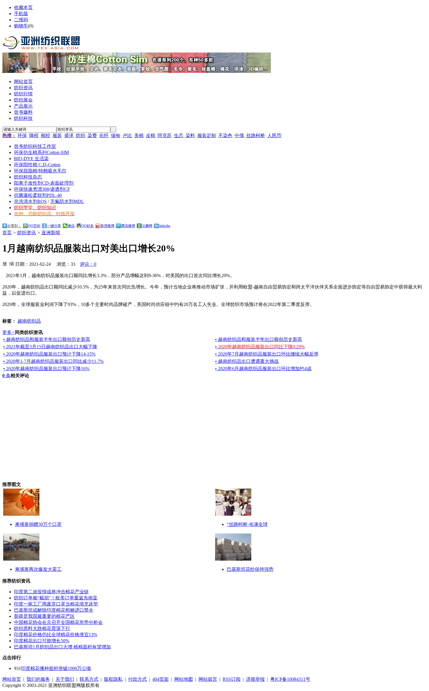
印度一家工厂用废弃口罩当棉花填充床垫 (56, 603)
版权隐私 (113, 679)
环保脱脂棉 (25, 170)
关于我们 (64, 679)
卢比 (127, 135)
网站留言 (207, 679)
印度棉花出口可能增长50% (41, 640)
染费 (92, 135)
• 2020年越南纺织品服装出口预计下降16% (46, 368)
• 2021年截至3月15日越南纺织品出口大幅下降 (50, 346)
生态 (178, 135)
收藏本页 (23, 7)
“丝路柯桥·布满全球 (247, 524)
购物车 (21, 25)
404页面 (160, 679)
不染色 (225, 135)
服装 (57, 135)
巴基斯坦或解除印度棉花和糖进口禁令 (53, 610)
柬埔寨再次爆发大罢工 (38, 569)
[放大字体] (4, 263)
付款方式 (137, 679)
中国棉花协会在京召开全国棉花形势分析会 (58, 622)
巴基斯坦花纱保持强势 (250, 569)
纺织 (80, 135)
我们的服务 (38, 679)
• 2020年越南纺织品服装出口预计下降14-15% (49, 353)
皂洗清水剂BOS (30, 201)
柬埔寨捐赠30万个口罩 (38, 524)
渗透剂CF (60, 189)
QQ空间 (34, 226)
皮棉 (150, 135)
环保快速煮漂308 (31, 189)
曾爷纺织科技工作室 (35, 146)
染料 (190, 135)
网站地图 (183, 679)
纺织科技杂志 (28, 176)
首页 (7, 232)
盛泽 (69, 135)
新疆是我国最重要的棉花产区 (44, 616)
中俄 (239, 135)
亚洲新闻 (50, 232)
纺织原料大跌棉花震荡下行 (42, 628)
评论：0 (88, 264)
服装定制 (206, 135)
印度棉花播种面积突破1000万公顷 (56, 668)
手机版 (21, 13)
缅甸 (115, 135)
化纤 (104, 135)
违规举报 (255, 679)
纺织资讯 (26, 232)
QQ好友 (87, 226)
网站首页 (11, 679)
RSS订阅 (231, 679)
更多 (8, 332)
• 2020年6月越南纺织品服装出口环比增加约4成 (263, 368)
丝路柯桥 (255, 135)
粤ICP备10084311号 (290, 679)
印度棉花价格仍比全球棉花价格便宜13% (55, 634)
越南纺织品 (29, 321)
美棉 (139, 135)
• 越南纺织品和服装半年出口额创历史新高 (46, 339)
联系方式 (89, 679)
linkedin (164, 226)
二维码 (21, 19)
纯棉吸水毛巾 (53, 170)
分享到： (14, 226)
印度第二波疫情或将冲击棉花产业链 (51, 591)
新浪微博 (107, 226)
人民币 (274, 135)
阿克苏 (165, 135)
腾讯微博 (128, 226)
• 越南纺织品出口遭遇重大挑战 (247, 361)
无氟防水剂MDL (67, 201)
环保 (22, 135)
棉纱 (45, 135)
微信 (71, 226)
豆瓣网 (147, 226)
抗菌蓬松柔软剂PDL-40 (38, 195)
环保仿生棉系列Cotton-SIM (41, 152)
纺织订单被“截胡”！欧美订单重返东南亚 (55, 597)
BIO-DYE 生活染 (31, 158)
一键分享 (54, 226)
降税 (34, 135)
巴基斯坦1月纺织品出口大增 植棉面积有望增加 (62, 646)
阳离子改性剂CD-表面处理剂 (44, 183)
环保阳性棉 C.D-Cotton (37, 164)
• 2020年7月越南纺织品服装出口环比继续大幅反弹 (266, 353)
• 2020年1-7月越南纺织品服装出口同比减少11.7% (53, 361)
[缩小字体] (11, 263)
